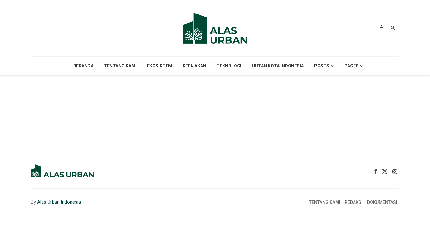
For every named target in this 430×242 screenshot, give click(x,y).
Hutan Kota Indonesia (278, 65)
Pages (351, 65)
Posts (321, 65)
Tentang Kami (120, 65)
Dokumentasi (382, 202)
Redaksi (354, 202)
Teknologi (229, 65)
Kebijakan (194, 65)
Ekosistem (159, 65)
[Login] (381, 26)
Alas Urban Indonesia (59, 202)
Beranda (83, 65)
